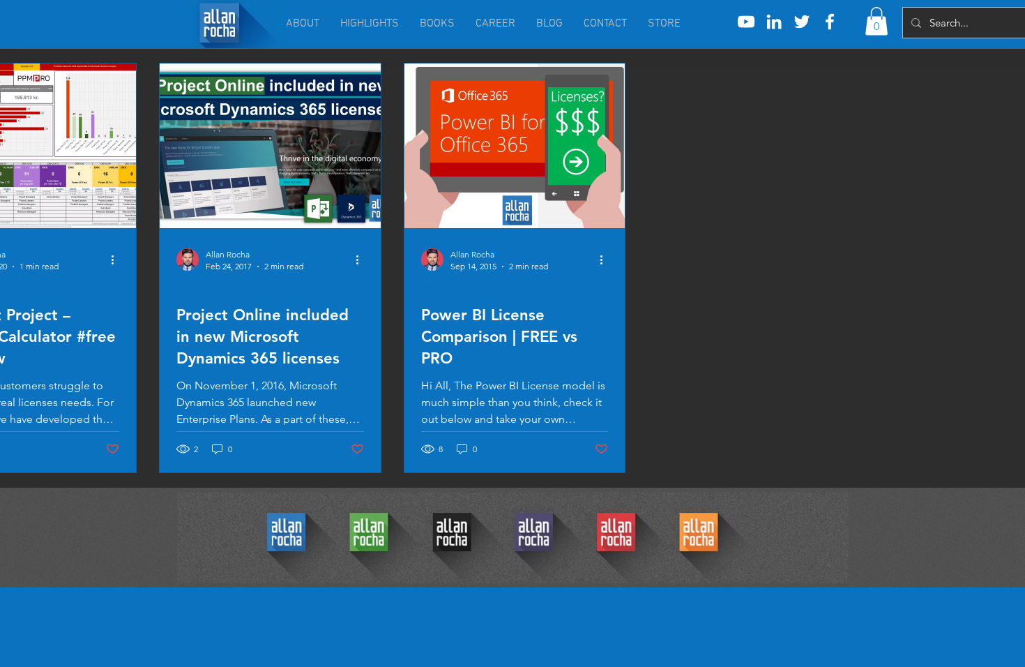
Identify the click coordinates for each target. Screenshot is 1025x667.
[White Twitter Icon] (801, 21)
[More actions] (117, 259)
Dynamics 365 (205, 290)
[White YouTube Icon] (746, 21)
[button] (876, 21)
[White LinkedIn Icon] (774, 21)
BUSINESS (444, 290)
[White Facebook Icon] (829, 21)
